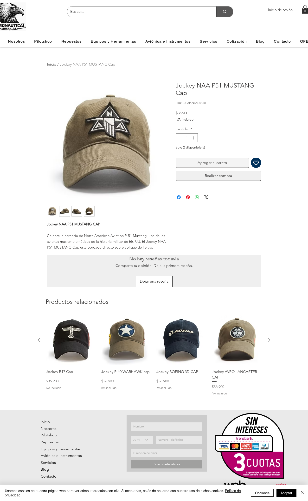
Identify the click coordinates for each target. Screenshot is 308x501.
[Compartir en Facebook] (179, 197)
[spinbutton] (186, 138)
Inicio (51, 64)
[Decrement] (179, 138)
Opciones (262, 492)
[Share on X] (206, 197)
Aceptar (286, 492)
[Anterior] (39, 340)
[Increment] (194, 138)
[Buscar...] (224, 12)
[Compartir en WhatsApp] (197, 197)
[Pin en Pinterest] (188, 197)
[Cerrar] (302, 492)
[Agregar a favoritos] (256, 163)
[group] (154, 355)
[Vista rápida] (71, 340)
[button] (43, 41)
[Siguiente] (269, 340)
